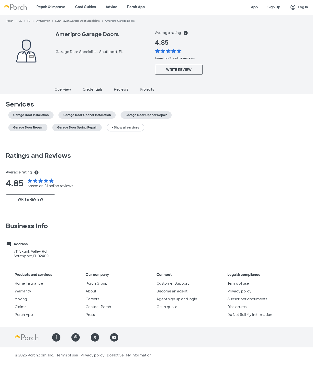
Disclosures (236, 307)
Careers (92, 299)
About (91, 291)
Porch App (136, 7)
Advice (111, 7)
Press (90, 314)
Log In (299, 7)
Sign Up (274, 7)
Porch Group (97, 283)
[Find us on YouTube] (114, 337)
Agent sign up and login (176, 299)
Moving (21, 299)
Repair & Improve (50, 7)
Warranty (23, 291)
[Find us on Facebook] (56, 337)
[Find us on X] (95, 337)
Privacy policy (239, 291)
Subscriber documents (247, 299)
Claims (20, 307)
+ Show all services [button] (125, 127)
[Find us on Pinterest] (75, 337)
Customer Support (172, 283)
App (254, 7)
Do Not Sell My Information (249, 314)
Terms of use (238, 283)
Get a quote (166, 307)
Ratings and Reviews (38, 155)
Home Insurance (29, 283)
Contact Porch (98, 307)
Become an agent (172, 291)
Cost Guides (85, 7)
